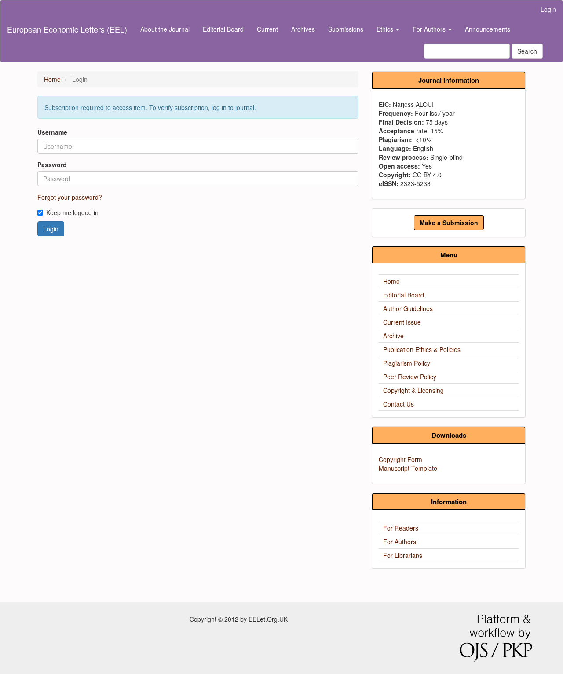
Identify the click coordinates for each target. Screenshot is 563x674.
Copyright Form (400, 459)
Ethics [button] (386, 29)
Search (527, 51)
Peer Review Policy (409, 376)
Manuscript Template (408, 468)
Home (52, 79)
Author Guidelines (408, 308)
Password (52, 164)
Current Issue (402, 322)
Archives (303, 29)
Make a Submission (449, 222)
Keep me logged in (72, 212)
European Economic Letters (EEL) (67, 29)
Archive (393, 335)
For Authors (399, 541)
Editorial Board (223, 29)
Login (548, 9)
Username (52, 132)
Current (267, 29)
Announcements (487, 29)
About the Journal (165, 29)
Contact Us (398, 403)
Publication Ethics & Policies (422, 349)
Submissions (345, 29)
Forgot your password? (69, 197)
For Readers (400, 528)
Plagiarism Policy (406, 363)
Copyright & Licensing (413, 390)
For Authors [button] (430, 29)
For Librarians (402, 555)
